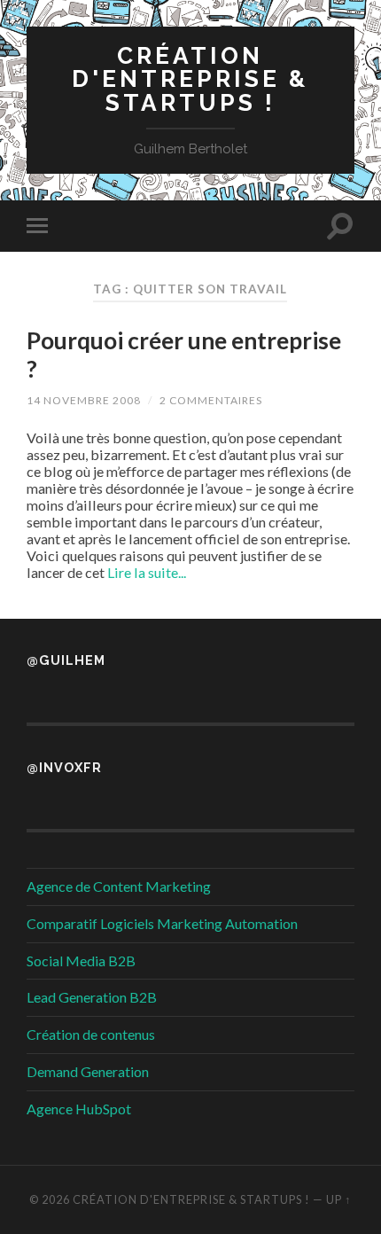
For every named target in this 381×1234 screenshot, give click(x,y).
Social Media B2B (81, 960)
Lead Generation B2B (92, 996)
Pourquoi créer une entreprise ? (184, 354)
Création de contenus (91, 1034)
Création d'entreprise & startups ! (190, 79)
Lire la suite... (146, 572)
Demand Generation (88, 1071)
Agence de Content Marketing (119, 886)
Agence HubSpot (79, 1108)
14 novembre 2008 (84, 400)
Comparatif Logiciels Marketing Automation (162, 923)
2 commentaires (210, 400)
